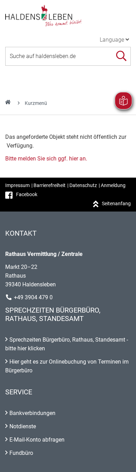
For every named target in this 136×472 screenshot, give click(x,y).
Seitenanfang (116, 203)
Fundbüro (21, 453)
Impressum (17, 185)
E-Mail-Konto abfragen (37, 439)
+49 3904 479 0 (33, 297)
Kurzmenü (36, 103)
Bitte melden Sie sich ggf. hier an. (46, 158)
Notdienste (22, 426)
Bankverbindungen (32, 413)
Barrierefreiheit (49, 185)
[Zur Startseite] (68, 15)
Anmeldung (113, 185)
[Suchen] (121, 56)
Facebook (26, 194)
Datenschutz (83, 185)
